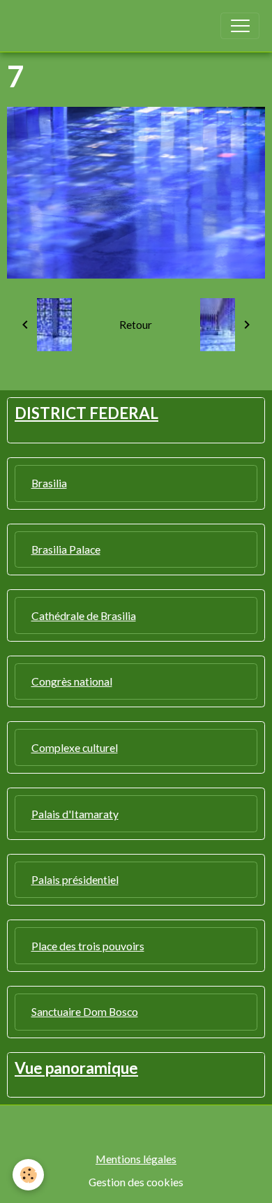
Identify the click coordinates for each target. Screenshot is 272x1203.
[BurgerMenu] (239, 26)
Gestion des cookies (136, 1181)
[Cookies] (28, 1174)
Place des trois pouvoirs (87, 945)
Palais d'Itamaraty (75, 813)
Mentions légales (136, 1158)
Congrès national (71, 681)
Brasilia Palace (65, 549)
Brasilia (49, 482)
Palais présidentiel (75, 879)
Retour (135, 324)
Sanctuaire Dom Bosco (84, 1011)
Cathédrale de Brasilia (83, 615)
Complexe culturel (74, 747)
